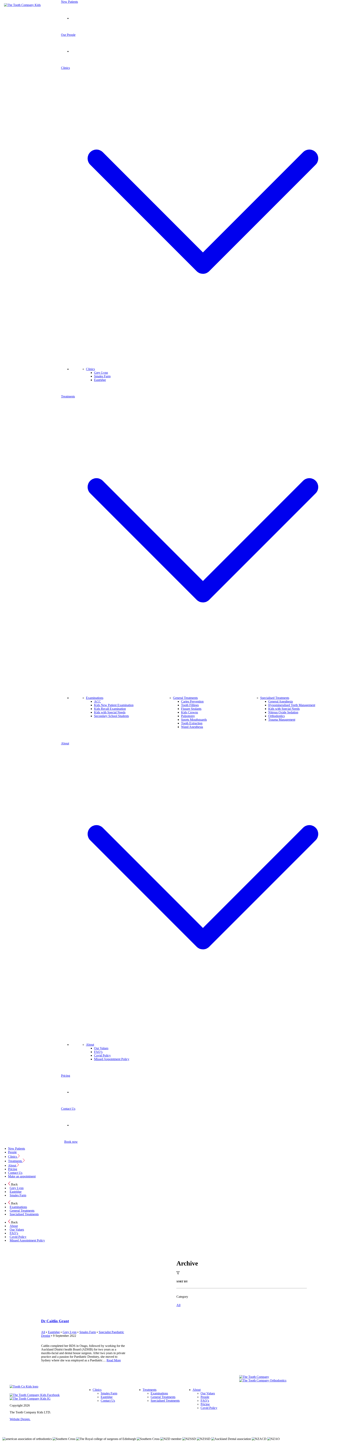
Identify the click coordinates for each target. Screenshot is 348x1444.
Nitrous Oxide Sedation (283, 712)
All (178, 1305)
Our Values (101, 1048)
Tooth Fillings (190, 705)
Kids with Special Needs (109, 712)
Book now (71, 1141)
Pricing (65, 1075)
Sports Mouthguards (194, 719)
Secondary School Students (111, 716)
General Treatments (185, 698)
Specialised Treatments (274, 698)
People (12, 1152)
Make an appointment (22, 1176)
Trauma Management (281, 719)
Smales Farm (102, 376)
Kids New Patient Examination (114, 705)
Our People (68, 34)
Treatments (15, 1161)
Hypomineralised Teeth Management (291, 705)
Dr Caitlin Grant (55, 1321)
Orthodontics (276, 716)
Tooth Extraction (191, 723)
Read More (114, 1360)
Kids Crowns (189, 712)
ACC (97, 701)
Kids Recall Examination (110, 708)
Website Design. (20, 1419)
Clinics (90, 369)
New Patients (69, 1)
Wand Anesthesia (192, 727)
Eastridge (100, 380)
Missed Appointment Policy (111, 1059)
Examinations (94, 698)
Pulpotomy (188, 716)
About (90, 1044)
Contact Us (68, 1108)
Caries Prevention (192, 701)
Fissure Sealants (191, 708)
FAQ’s (98, 1052)
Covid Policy (102, 1055)
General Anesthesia (280, 701)
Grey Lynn (101, 372)
